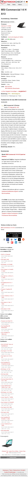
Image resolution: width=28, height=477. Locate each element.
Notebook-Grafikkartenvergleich (10, 191)
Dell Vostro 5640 (4, 374)
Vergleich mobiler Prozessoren (10, 213)
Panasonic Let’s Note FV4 (6, 321)
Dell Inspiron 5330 (5, 412)
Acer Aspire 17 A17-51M (6, 351)
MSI (7, 452)
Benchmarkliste (6, 193)
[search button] (22, 1)
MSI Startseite (8, 86)
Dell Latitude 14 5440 (5, 309)
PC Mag (10, 107)
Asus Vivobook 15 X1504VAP (7, 402)
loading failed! (4, 457)
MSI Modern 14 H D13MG (6, 264)
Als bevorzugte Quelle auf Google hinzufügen (15, 234)
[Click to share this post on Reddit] (23, 239)
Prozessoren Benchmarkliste (9, 215)
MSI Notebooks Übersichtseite (12, 88)
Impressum (6, 470)
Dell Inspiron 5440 (5, 259)
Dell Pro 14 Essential (5, 254)
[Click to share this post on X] (19, 239)
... (26, 4)
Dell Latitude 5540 (5, 430)
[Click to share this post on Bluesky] (15, 239)
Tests (8, 4)
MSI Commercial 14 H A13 (8, 227)
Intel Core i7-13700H (6, 26)
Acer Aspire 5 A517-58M (6, 407)
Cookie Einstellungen (10, 472)
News (14, 4)
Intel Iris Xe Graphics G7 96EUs (15, 37)
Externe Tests (22, 451)
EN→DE (16, 107)
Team (10, 470)
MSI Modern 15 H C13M (6, 392)
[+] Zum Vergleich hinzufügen (9, 91)
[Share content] (4, 240)
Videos (20, 4)
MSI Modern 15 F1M (5, 369)
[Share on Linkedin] (16, 242)
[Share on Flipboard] (12, 242)
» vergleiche (21, 91)
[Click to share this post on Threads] (11, 239)
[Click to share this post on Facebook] (7, 239)
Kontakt (23, 470)
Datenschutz (16, 470)
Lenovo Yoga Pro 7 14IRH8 (7, 397)
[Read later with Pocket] (8, 242)
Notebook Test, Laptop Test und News (10, 451)
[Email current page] (19, 242)
